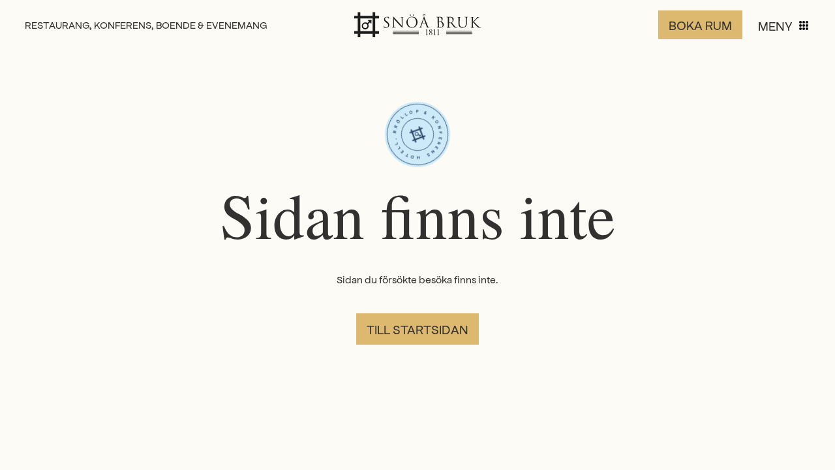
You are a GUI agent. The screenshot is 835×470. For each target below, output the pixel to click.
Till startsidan (417, 329)
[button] (784, 25)
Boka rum (700, 25)
